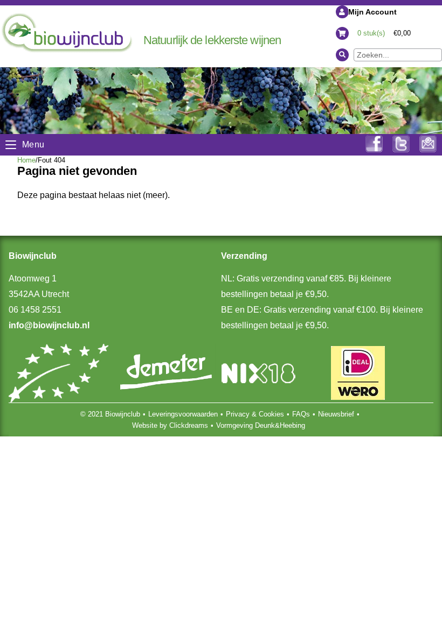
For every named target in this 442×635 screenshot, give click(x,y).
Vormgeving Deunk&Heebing (260, 425)
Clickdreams (188, 425)
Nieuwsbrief (336, 414)
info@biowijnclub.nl (49, 325)
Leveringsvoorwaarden (183, 414)
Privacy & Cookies (255, 414)
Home (26, 160)
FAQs (301, 414)
